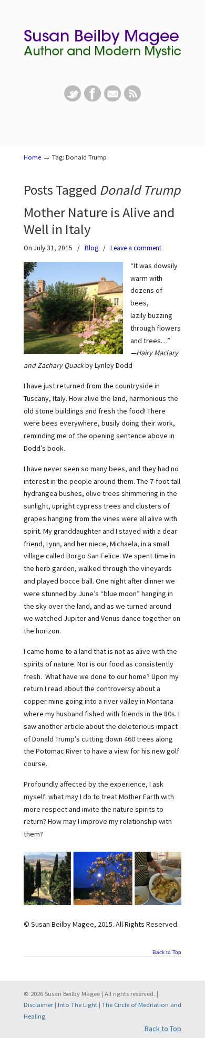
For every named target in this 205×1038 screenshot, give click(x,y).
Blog (91, 247)
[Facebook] (92, 99)
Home (32, 157)
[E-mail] (112, 99)
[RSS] (132, 99)
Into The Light (77, 1005)
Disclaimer (38, 1005)
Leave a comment (135, 247)
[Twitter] (72, 99)
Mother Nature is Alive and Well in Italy (99, 221)
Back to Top (166, 952)
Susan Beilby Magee (102, 42)
